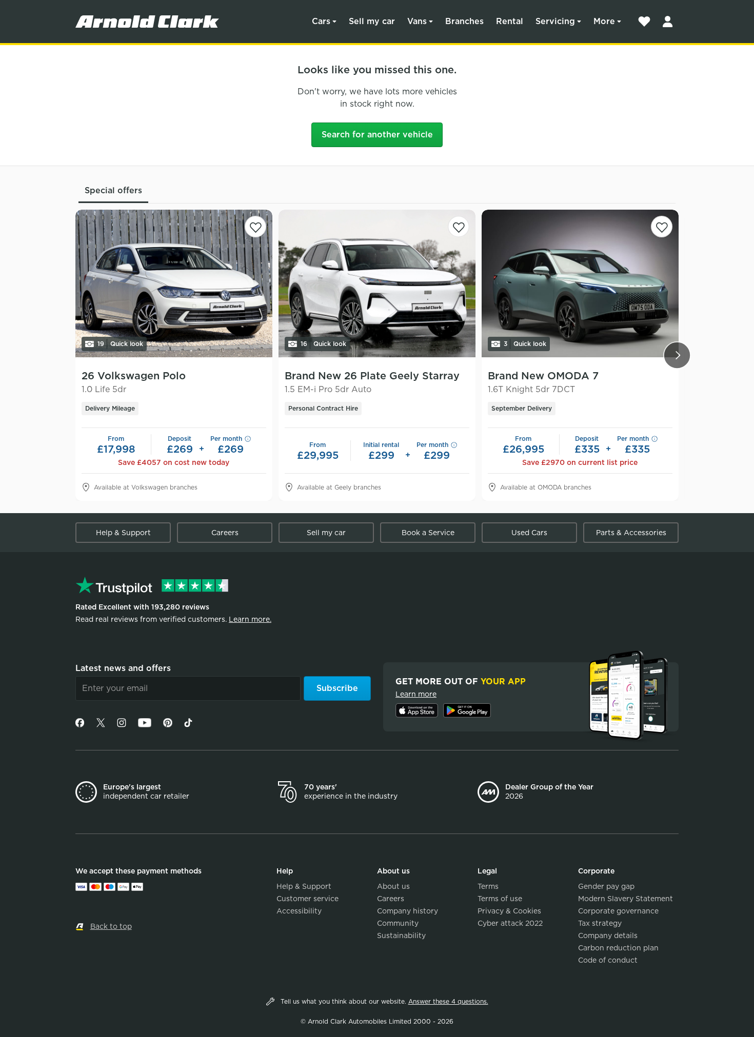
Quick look (120, 344)
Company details (608, 935)
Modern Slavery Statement (625, 898)
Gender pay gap (606, 886)
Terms (488, 886)
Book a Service (428, 532)
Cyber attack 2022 (510, 923)
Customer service (307, 898)
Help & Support (123, 532)
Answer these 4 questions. (448, 1001)
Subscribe (337, 688)
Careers (225, 532)
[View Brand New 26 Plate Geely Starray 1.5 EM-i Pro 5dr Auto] (377, 283)
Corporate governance (618, 911)
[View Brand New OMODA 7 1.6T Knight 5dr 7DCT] (580, 283)
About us (393, 886)
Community (398, 923)
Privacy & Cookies (509, 911)
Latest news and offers (123, 668)
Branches (464, 21)
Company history (407, 911)
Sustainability (401, 935)
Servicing (555, 21)
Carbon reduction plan (618, 948)
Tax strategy (600, 923)
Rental (509, 21)
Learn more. (250, 619)
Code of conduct (608, 960)
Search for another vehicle (377, 134)
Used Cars (529, 532)
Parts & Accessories (631, 532)
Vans (417, 21)
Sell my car (372, 21)
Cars (321, 21)
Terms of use (500, 898)
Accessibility (299, 911)
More (604, 21)
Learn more (415, 694)
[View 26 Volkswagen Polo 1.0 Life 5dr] (173, 283)
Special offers (113, 190)
